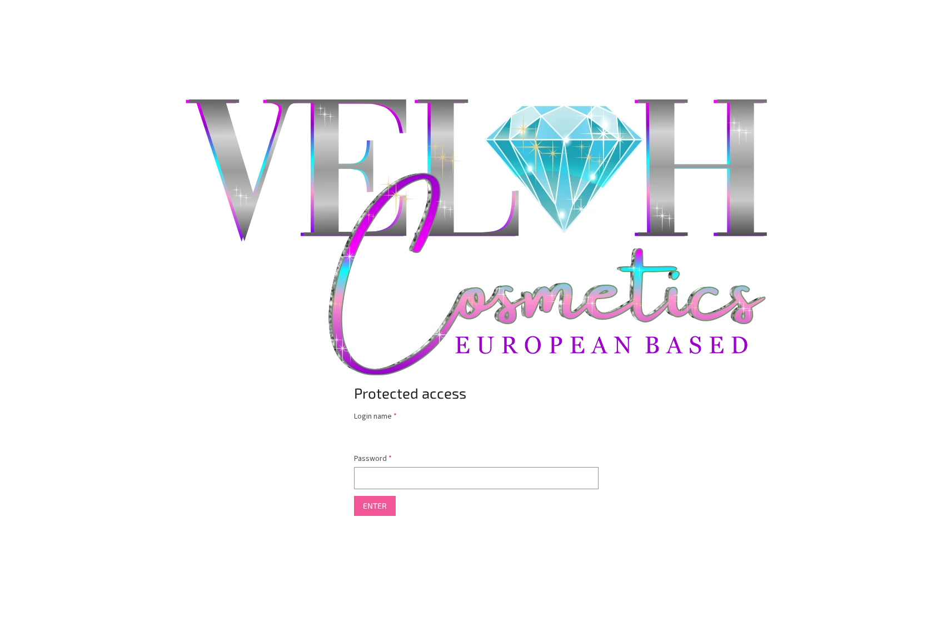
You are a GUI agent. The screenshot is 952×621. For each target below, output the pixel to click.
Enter (375, 505)
